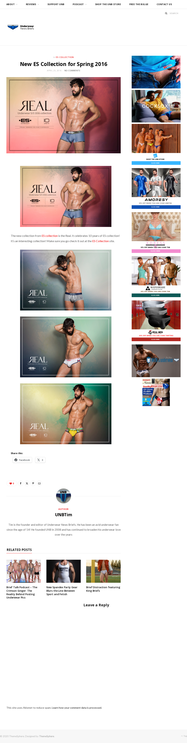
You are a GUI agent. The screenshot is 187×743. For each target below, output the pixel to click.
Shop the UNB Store (108, 4)
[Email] (39, 483)
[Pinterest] (33, 483)
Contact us (164, 4)
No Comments (72, 70)
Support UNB (55, 4)
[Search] (166, 13)
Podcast (78, 4)
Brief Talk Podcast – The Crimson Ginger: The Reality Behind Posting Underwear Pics (21, 592)
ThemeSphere (46, 736)
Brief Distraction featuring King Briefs (103, 588)
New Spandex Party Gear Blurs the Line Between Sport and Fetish (61, 590)
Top (185, 736)
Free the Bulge (138, 4)
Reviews (31, 4)
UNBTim (63, 515)
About (10, 4)
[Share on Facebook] (20, 483)
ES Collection (65, 57)
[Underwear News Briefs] (22, 27)
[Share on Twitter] (27, 483)
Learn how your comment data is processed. (77, 707)
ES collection (50, 235)
